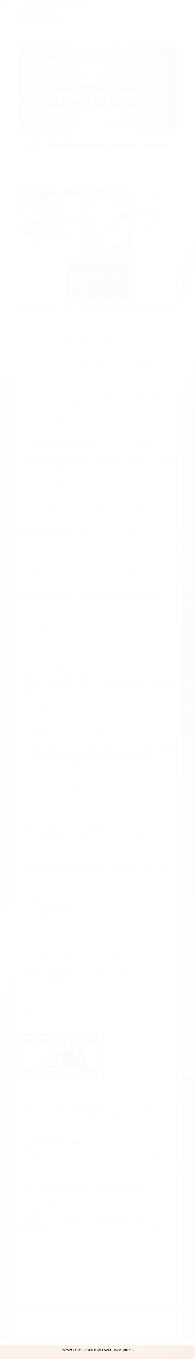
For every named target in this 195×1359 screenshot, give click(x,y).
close (2, 1)
